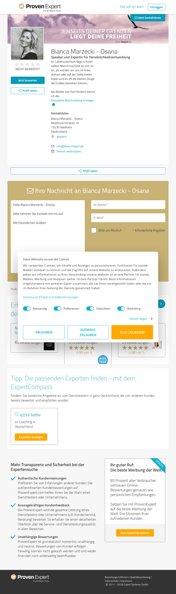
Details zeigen (138, 318)
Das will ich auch (132, 6)
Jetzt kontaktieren (149, 18)
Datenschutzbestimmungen (60, 297)
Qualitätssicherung (140, 577)
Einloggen (156, 7)
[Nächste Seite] (160, 303)
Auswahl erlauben (88, 332)
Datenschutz (111, 581)
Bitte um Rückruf (110, 230)
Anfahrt (62, 137)
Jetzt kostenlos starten (135, 533)
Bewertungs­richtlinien (116, 577)
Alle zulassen (132, 332)
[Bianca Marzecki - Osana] (27, 43)
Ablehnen (43, 332)
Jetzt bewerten (27, 80)
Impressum (30, 297)
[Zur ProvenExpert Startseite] (40, 8)
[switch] (57, 308)
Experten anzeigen (31, 437)
